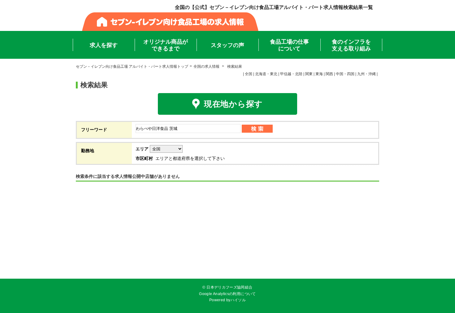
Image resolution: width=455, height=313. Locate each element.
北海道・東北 (266, 74)
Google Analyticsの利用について (227, 294)
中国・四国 (345, 74)
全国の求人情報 (206, 66)
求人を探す (104, 45)
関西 (329, 74)
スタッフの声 (227, 45)
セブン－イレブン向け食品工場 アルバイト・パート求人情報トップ (132, 66)
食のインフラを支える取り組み (351, 45)
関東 (309, 74)
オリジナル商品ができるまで (165, 45)
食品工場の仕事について (289, 45)
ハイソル (238, 300)
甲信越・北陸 (291, 74)
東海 (319, 74)
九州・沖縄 (366, 74)
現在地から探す (233, 104)
